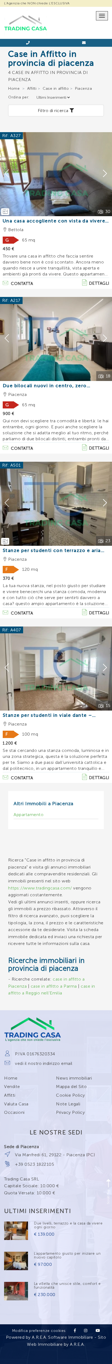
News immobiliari (74, 1078)
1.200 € (10, 743)
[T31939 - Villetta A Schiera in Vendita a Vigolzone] (16, 1291)
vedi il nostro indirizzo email (44, 1063)
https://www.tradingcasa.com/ (40, 888)
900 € (8, 414)
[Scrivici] (84, 43)
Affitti (32, 88)
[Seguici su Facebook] (75, 1330)
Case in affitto (56, 88)
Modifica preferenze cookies (39, 1330)
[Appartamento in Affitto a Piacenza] (56, 339)
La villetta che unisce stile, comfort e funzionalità (67, 1285)
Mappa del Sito (71, 1086)
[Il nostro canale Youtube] (98, 1330)
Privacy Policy (70, 1112)
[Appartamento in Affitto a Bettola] (56, 174)
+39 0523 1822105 (34, 1164)
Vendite (12, 1086)
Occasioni (14, 1112)
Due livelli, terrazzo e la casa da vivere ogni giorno (68, 1225)
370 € (8, 578)
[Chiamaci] (28, 43)
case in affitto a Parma (54, 986)
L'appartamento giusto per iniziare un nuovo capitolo (67, 1255)
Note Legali (68, 1103)
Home (14, 88)
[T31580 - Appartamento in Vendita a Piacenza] (16, 1231)
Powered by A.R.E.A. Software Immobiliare (49, 1337)
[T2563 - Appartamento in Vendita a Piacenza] (16, 1261)
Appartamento (28, 814)
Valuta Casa (16, 1103)
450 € (8, 249)
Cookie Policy (70, 1095)
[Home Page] (25, 13)
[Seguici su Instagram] (86, 1330)
